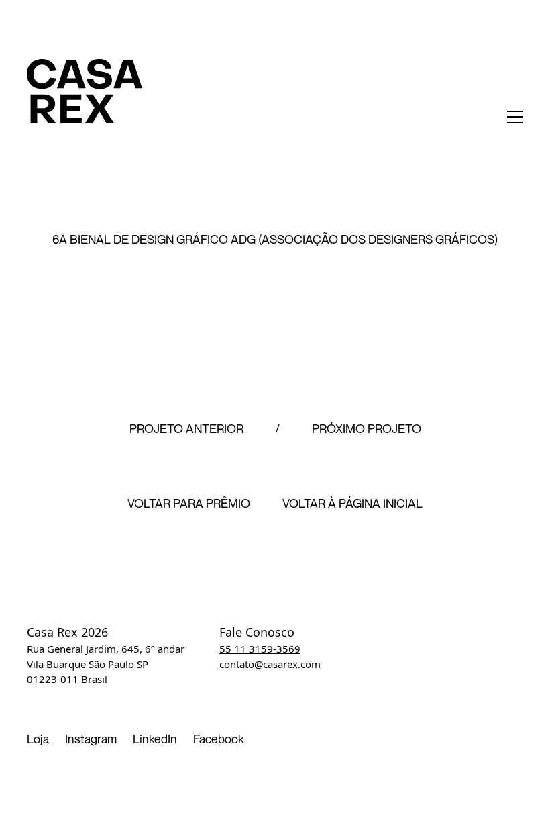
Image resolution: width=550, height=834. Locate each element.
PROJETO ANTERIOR (186, 429)
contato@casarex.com (270, 664)
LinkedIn (155, 738)
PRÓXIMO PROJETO (366, 429)
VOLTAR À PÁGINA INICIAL (352, 503)
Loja (38, 738)
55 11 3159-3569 (259, 648)
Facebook (218, 738)
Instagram (91, 738)
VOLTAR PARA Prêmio (188, 503)
